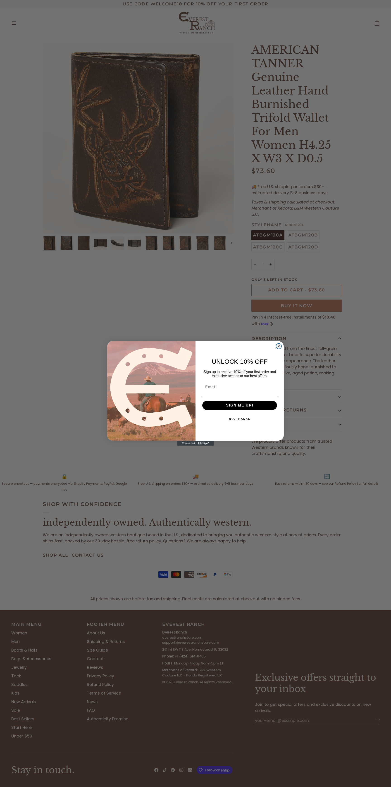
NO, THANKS (239, 419)
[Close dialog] (278, 346)
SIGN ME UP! (239, 405)
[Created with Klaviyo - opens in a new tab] (195, 443)
